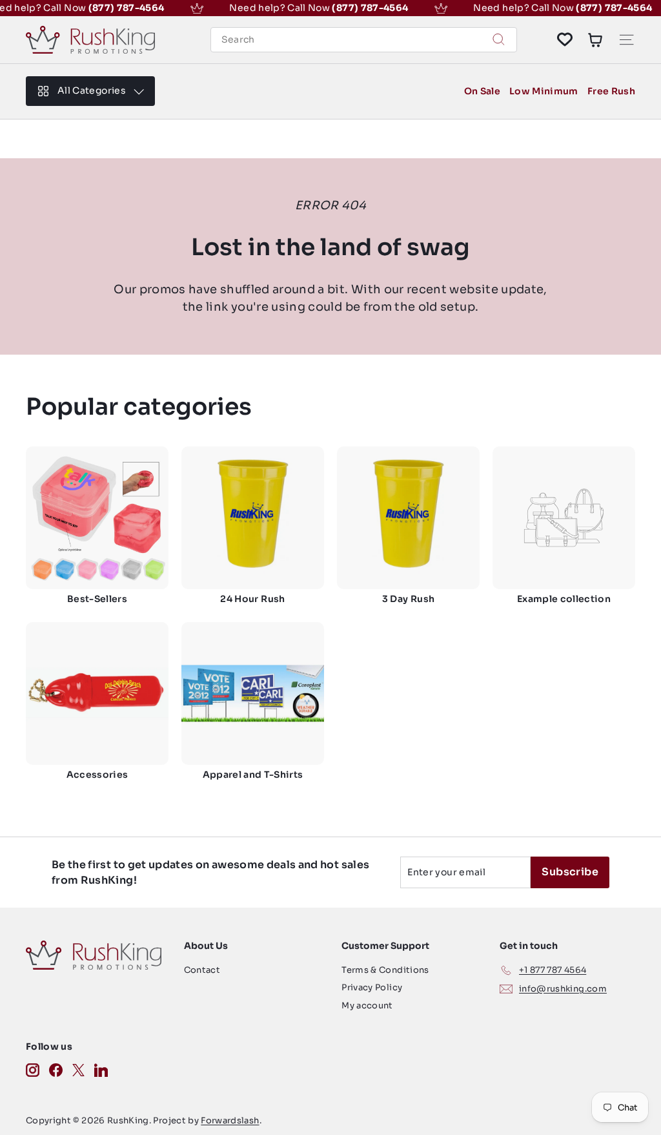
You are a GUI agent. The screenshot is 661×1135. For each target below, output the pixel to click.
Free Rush (611, 91)
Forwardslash (230, 1120)
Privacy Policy (371, 987)
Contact (202, 969)
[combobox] (363, 39)
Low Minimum (543, 91)
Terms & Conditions (385, 969)
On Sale (482, 91)
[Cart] (595, 39)
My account (367, 1005)
